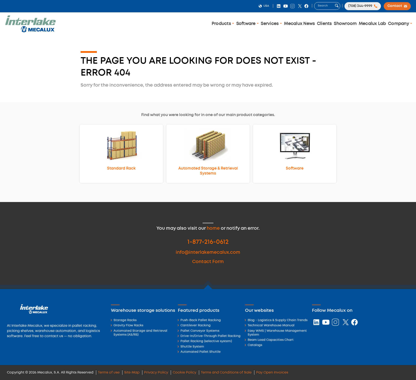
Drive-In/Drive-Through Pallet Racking (210, 336)
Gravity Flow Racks (128, 325)
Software (246, 24)
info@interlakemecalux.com (208, 253)
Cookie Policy (184, 372)
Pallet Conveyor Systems (199, 331)
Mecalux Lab (372, 24)
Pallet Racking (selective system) (206, 341)
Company (399, 24)
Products (222, 24)
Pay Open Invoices (272, 372)
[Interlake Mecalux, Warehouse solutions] (30, 31)
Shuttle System (192, 346)
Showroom (345, 24)
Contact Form (208, 262)
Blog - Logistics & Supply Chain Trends (277, 320)
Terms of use (109, 372)
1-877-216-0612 (208, 242)
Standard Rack (121, 168)
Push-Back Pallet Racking (200, 320)
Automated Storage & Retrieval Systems (208, 171)
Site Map (132, 372)
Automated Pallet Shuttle (200, 352)
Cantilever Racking (195, 325)
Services (270, 24)
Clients (324, 24)
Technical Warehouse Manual (271, 325)
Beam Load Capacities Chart (271, 340)
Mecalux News (299, 24)
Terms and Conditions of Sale (226, 372)
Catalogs (255, 345)
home (213, 228)
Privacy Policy (156, 372)
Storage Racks (125, 320)
